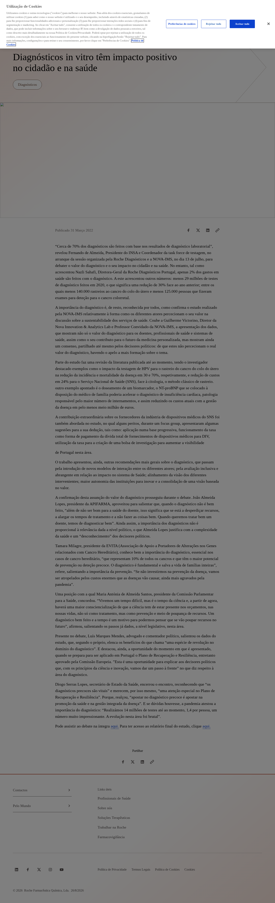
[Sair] (268, 23)
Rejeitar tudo (213, 23)
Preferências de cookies (181, 23)
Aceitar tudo (242, 23)
